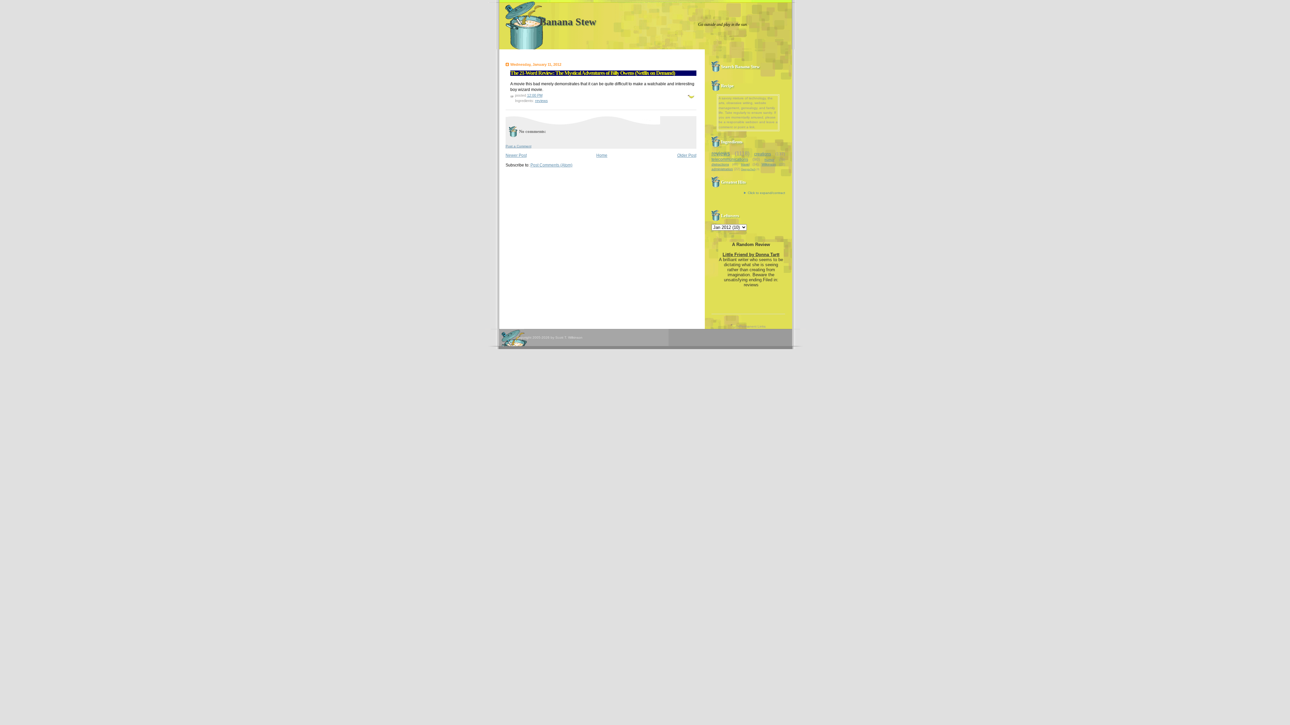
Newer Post (516, 155)
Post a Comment (518, 146)
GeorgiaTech (748, 169)
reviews (541, 101)
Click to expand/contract (766, 193)
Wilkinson (769, 164)
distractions (720, 164)
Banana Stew (568, 21)
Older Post (686, 155)
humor (769, 159)
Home (601, 155)
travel (745, 164)
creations (762, 154)
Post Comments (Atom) (551, 165)
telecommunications (730, 159)
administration (722, 169)
